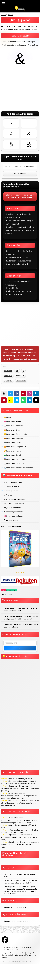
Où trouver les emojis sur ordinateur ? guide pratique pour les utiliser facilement (21, 617)
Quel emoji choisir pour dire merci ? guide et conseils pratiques (21, 625)
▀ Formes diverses (11, 520)
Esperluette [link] (8, 370)
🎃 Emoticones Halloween (14, 438)
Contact (22, 953)
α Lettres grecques (11, 491)
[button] (4, 393)
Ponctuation (20, 376)
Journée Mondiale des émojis (15, 907)
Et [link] (23, 370)
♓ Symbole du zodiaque (13, 516)
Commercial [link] (8, 376)
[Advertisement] (20, 91)
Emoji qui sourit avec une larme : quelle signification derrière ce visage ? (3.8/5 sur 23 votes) (20, 844)
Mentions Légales (19, 955)
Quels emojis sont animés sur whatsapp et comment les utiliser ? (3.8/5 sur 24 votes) (19, 837)
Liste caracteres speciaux (11, 949)
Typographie (8, 381)
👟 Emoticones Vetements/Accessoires (19, 468)
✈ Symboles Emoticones (13, 482)
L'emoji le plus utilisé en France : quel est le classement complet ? (20, 609)
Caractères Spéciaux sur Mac (12, 947)
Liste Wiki (27, 947)
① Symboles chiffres (11, 487)
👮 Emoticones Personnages (15, 459)
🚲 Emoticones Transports (14, 463)
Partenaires (14, 953)
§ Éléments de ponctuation (14, 503)
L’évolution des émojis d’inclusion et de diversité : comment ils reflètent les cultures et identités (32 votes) (20, 802)
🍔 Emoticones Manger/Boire (15, 447)
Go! (20, 648)
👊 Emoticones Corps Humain (15, 434)
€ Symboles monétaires (13, 508)
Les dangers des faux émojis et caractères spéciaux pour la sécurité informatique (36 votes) (20, 788)
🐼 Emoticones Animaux (13, 426)
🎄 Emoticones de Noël (13, 455)
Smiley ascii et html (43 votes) (16, 779)
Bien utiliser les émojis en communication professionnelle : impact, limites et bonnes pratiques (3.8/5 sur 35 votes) (19, 820)
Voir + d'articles (7, 594)
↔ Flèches (8, 495)
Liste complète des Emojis (16, 410)
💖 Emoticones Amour (12, 422)
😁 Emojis (7, 417)
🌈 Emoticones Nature (12, 451)
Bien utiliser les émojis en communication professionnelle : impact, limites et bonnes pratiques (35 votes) (19, 795)
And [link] (17, 370)
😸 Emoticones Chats (12, 430)
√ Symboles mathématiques (14, 499)
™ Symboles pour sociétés (13, 512)
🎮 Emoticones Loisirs (12, 442)
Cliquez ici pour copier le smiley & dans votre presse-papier (20, 196)
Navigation (5, 953)
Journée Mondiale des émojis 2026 (17, 921)
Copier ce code (20, 173)
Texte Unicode (21, 381)
